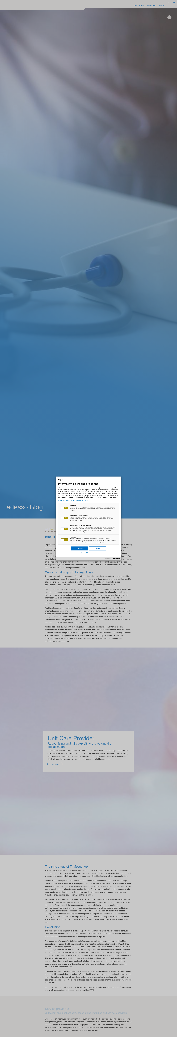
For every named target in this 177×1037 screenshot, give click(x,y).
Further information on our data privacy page (73, 500)
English (61, 480)
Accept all (79, 548)
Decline (97, 548)
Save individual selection (88, 553)
